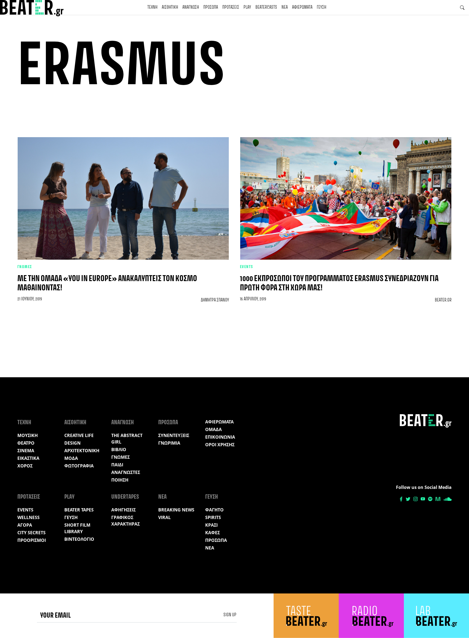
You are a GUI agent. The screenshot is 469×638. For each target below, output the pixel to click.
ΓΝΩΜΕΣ (24, 267)
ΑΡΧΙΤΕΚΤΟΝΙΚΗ (81, 451)
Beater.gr (443, 300)
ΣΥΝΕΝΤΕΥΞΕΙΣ (173, 435)
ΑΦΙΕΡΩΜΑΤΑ (302, 7)
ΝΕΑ (284, 7)
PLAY (247, 7)
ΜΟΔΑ (71, 458)
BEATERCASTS (266, 7)
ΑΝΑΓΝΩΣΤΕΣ (125, 472)
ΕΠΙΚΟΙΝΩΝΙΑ (220, 437)
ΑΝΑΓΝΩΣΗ (190, 7)
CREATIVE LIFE (79, 435)
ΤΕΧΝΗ (152, 7)
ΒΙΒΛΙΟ (118, 449)
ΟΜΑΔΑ (213, 429)
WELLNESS (28, 517)
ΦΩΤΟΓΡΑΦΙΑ (79, 466)
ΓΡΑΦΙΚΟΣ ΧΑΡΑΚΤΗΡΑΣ (125, 520)
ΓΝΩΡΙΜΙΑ (169, 443)
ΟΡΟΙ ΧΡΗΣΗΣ (219, 445)
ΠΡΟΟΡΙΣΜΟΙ (31, 540)
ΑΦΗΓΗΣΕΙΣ (123, 510)
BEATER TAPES (79, 510)
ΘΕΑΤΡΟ (25, 443)
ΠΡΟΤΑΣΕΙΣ (230, 7)
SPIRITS (213, 517)
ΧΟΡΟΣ (25, 466)
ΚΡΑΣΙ (211, 525)
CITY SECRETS (31, 533)
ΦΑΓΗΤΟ (214, 510)
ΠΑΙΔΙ (117, 465)
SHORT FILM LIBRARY (77, 528)
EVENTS (246, 267)
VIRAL (164, 517)
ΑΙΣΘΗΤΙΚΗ (170, 7)
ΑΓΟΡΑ (24, 525)
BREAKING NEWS (176, 510)
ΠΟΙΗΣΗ (119, 480)
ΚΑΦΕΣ (212, 533)
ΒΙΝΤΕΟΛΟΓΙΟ (79, 539)
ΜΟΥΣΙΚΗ (27, 435)
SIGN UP (229, 614)
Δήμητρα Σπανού (215, 300)
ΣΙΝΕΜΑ (25, 451)
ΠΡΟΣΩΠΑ (210, 7)
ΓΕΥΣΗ (321, 7)
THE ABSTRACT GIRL (126, 438)
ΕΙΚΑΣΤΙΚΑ (28, 458)
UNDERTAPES (125, 497)
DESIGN (72, 443)
